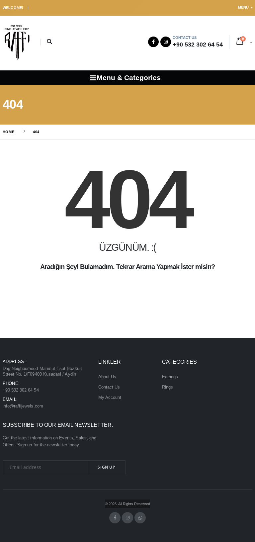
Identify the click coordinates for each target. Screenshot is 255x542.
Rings (167, 387)
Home (9, 132)
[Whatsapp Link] (140, 517)
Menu (243, 7)
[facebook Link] (115, 517)
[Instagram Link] (165, 42)
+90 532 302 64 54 (21, 390)
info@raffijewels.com (23, 406)
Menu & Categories (129, 77)
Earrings (170, 377)
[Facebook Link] (153, 42)
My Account (110, 397)
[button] (49, 42)
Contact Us (109, 387)
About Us (107, 377)
